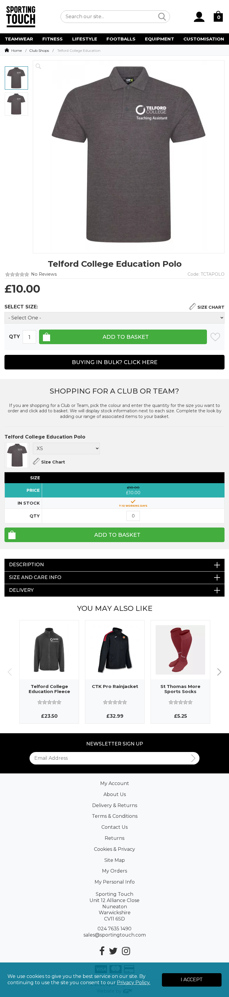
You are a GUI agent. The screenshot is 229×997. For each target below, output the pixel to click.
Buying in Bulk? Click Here (114, 362)
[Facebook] (102, 951)
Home (16, 50)
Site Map (114, 860)
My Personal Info (115, 882)
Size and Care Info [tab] (35, 577)
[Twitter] (113, 951)
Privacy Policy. (133, 982)
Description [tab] (26, 564)
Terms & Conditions (114, 816)
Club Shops (39, 50)
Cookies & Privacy (114, 849)
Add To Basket (117, 535)
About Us (114, 794)
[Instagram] (126, 951)
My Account (114, 783)
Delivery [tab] (21, 590)
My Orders (114, 871)
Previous (9, 672)
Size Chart (211, 307)
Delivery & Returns (114, 805)
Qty (14, 336)
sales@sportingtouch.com (114, 935)
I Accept (192, 979)
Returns (114, 838)
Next (219, 672)
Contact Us (114, 827)
